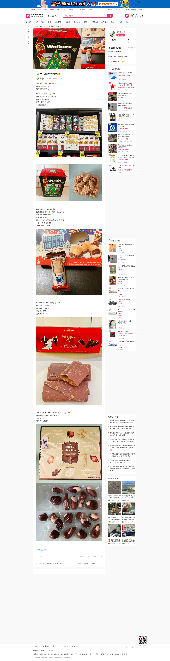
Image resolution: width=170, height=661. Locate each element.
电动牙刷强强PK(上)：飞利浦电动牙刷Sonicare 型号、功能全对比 (122, 434)
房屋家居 (95, 22)
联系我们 (118, 9)
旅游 (36, 22)
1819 (114, 40)
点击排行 (33, 9)
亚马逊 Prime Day (106, 654)
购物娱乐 (77, 22)
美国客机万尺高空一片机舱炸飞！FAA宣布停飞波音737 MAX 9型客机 (98, 563)
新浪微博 (126, 647)
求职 (120, 22)
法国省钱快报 (65, 654)
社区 (58, 9)
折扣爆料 (63, 9)
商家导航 (70, 9)
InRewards (117, 654)
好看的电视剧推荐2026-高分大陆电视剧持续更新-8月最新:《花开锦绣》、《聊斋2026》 (122, 468)
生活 (112, 22)
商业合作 (55, 646)
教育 (127, 22)
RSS (132, 647)
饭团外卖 (82, 9)
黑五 (97, 654)
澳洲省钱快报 (83, 654)
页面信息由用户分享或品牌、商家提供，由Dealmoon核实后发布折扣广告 (52, 657)
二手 (77, 9)
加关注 (121, 35)
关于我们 (36, 646)
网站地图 (35, 651)
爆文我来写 (42, 550)
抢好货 (39, 9)
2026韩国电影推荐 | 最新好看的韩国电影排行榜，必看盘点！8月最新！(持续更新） (122, 447)
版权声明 (75, 646)
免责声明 (65, 646)
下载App (126, 9)
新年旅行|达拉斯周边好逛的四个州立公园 (51, 563)
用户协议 (43, 651)
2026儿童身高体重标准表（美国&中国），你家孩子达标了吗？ (121, 461)
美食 (49, 22)
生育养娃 (104, 22)
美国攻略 (52, 9)
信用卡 (45, 9)
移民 (43, 22)
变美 (85, 22)
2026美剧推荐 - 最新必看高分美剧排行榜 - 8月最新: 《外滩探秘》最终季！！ (122, 455)
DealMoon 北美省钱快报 (34, 15)
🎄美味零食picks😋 (56, 26)
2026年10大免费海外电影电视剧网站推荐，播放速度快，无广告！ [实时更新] (122, 440)
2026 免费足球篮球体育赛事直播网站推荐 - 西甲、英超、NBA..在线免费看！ (122, 428)
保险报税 (58, 22)
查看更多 (130, 48)
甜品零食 (46, 26)
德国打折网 (74, 654)
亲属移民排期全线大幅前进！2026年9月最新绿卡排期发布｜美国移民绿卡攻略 (122, 421)
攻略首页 (35, 26)
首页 (27, 9)
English (135, 9)
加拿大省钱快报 (44, 654)
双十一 (92, 654)
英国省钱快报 (55, 654)
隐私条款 (50, 651)
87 (129, 40)
